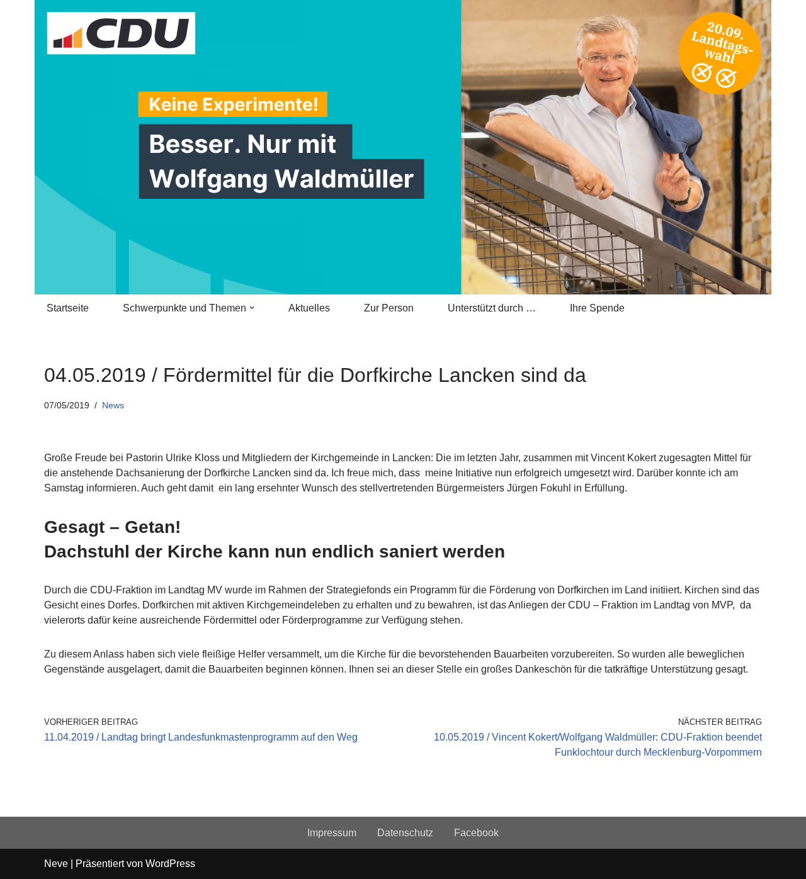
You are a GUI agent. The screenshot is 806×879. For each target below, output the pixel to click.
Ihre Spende (597, 308)
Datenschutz (405, 832)
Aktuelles (309, 308)
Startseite (68, 308)
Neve (56, 863)
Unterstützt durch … (492, 308)
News (113, 405)
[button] (251, 307)
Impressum (331, 832)
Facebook (476, 832)
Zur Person (389, 308)
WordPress (170, 863)
